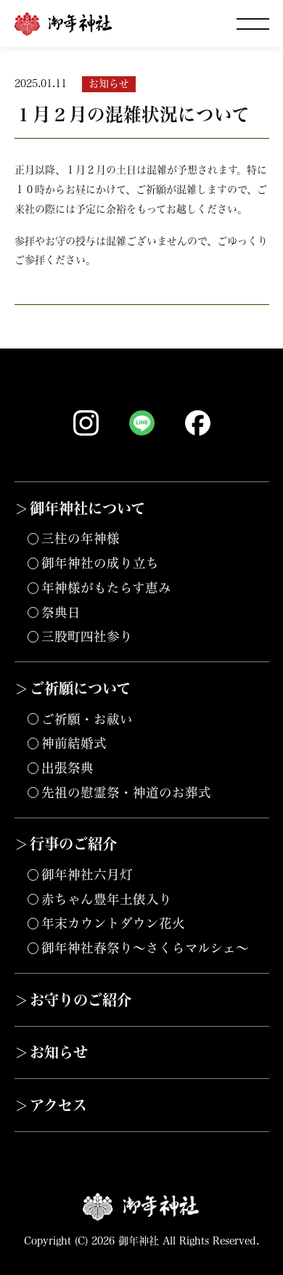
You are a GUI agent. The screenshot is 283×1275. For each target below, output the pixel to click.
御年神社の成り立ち (100, 563)
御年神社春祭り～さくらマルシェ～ (145, 948)
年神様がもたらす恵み (106, 588)
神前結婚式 (74, 743)
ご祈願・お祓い (87, 719)
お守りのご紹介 (80, 1000)
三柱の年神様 (80, 538)
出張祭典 (67, 768)
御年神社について (87, 508)
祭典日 (61, 612)
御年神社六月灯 (87, 874)
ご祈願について (80, 688)
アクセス (58, 1105)
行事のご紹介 (73, 843)
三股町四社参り (87, 636)
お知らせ (59, 1052)
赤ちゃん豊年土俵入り (106, 899)
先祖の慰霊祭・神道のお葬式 (126, 792)
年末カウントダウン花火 (113, 923)
